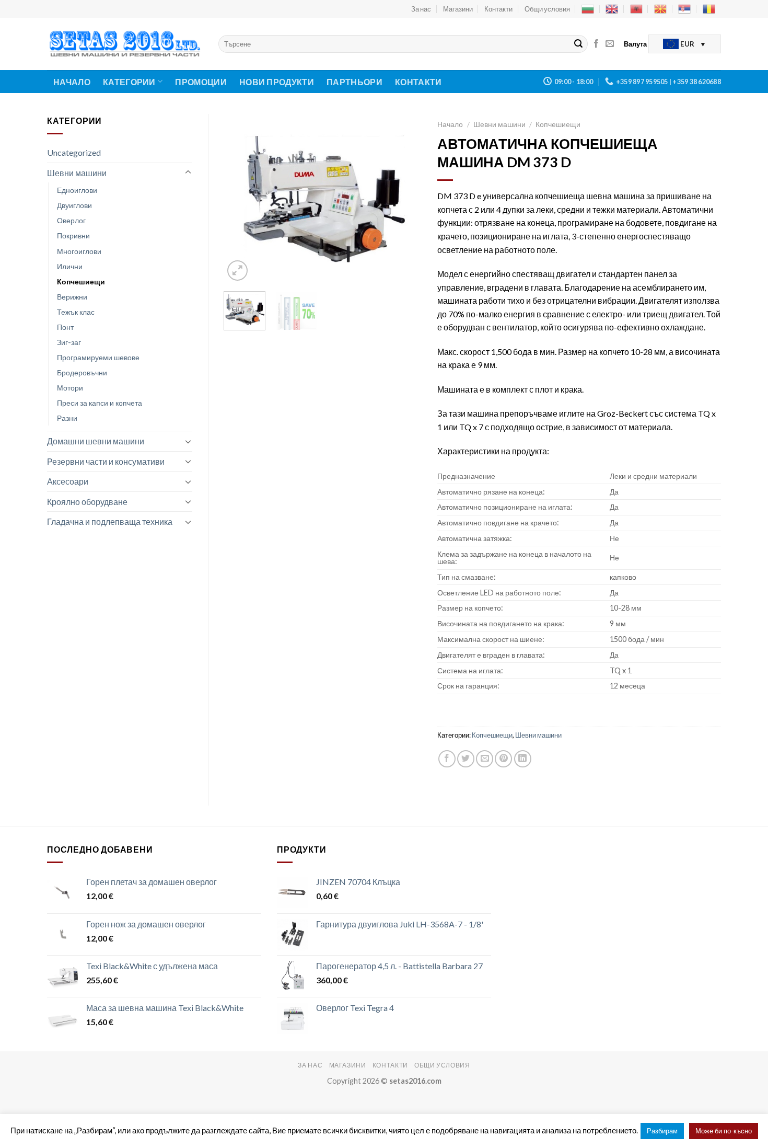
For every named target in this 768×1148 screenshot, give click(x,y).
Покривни (73, 235)
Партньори (354, 82)
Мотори (70, 387)
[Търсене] (578, 44)
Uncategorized (74, 152)
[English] (612, 9)
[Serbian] (684, 9)
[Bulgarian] (587, 9)
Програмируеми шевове (98, 357)
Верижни (72, 296)
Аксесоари (67, 481)
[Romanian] (709, 9)
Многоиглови (79, 251)
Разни (67, 418)
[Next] (404, 199)
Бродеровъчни (82, 372)
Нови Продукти (276, 82)
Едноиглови (77, 190)
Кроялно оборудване (87, 502)
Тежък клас (76, 311)
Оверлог (71, 220)
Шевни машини (77, 173)
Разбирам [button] (662, 1131)
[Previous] (240, 199)
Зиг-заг (69, 342)
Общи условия (547, 9)
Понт (65, 327)
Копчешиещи (81, 281)
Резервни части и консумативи (106, 461)
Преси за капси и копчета (99, 402)
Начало (71, 82)
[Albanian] (636, 9)
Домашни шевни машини (95, 441)
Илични (70, 266)
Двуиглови (74, 205)
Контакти (498, 9)
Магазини (458, 9)
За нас (421, 9)
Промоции (201, 82)
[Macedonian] (660, 9)
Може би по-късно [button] (723, 1131)
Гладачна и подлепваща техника (109, 521)
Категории (129, 82)
